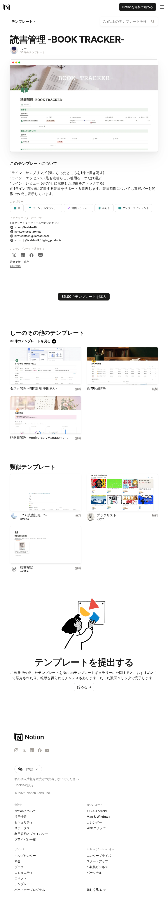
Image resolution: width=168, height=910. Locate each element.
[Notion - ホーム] (7, 7)
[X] (14, 255)
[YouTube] (47, 750)
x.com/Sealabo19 (25, 227)
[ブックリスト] (122, 492)
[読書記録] (45, 544)
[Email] (40, 255)
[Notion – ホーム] (84, 737)
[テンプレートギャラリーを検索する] (153, 21)
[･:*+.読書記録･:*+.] (45, 492)
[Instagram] (16, 750)
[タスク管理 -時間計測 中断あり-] (45, 366)
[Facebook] (31, 255)
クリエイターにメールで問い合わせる (37, 222)
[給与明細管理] (122, 366)
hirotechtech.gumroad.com (31, 236)
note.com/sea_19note (27, 231)
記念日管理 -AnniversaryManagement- (39, 437)
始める (84, 687)
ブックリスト (106, 515)
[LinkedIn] (23, 255)
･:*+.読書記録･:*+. (34, 515)
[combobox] (129, 21)
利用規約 (15, 266)
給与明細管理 (96, 388)
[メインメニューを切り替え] (162, 7)
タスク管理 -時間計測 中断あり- (34, 388)
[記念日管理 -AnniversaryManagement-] (45, 415)
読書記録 (26, 567)
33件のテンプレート (32, 52)
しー (23, 48)
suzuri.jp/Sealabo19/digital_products (37, 240)
